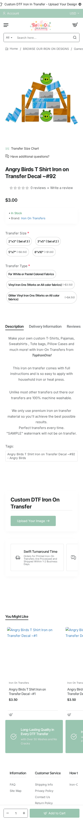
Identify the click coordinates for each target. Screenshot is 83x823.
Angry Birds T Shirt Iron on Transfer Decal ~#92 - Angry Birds (41, 456)
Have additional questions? (29, 156)
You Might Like (16, 616)
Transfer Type (16, 266)
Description (14, 326)
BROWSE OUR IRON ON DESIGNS (46, 49)
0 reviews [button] (38, 188)
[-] (7, 813)
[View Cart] (75, 25)
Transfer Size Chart (25, 148)
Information (18, 773)
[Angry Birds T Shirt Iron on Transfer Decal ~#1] (32, 653)
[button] (54, 813)
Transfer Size (16, 233)
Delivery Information (45, 326)
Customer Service (48, 773)
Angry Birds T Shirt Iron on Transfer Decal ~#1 (27, 691)
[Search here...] (74, 37)
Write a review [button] (61, 188)
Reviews (74, 326)
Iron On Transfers (33, 218)
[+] (24, 813)
